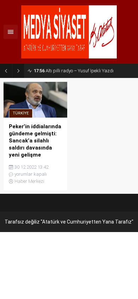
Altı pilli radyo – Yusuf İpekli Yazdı (74, 70)
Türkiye (21, 113)
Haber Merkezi (29, 181)
